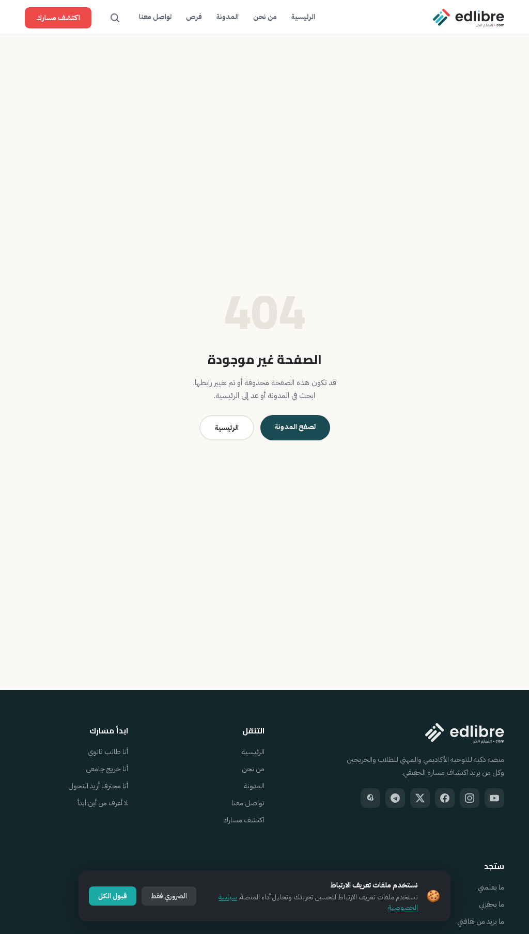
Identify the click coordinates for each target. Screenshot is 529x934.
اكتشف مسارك (58, 17)
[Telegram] (395, 798)
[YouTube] (494, 798)
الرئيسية (303, 16)
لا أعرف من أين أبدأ (102, 803)
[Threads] (370, 798)
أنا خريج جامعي (107, 768)
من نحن (265, 16)
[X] (420, 798)
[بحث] (115, 18)
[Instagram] (469, 798)
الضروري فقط (169, 896)
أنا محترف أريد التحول (98, 785)
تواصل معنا (155, 16)
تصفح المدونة (295, 426)
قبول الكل (112, 896)
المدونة (227, 16)
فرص (194, 16)
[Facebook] (445, 798)
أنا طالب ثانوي (108, 751)
